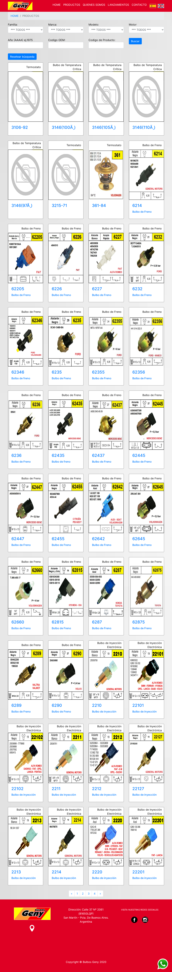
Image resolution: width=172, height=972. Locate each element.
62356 (138, 372)
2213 (16, 872)
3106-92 (19, 127)
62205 (17, 288)
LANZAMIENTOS (118, 4)
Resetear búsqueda (22, 56)
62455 (58, 538)
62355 (98, 372)
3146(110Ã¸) (143, 127)
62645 (138, 538)
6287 (97, 622)
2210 (97, 705)
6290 (57, 705)
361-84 (99, 205)
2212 (96, 788)
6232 (137, 288)
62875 (138, 622)
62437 (98, 455)
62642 (98, 538)
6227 (97, 288)
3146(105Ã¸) (104, 127)
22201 (138, 872)
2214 (56, 872)
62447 (17, 538)
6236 (16, 455)
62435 (58, 455)
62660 (17, 622)
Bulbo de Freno (142, 211)
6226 (57, 288)
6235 (57, 372)
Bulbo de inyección (104, 711)
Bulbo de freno (20, 378)
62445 (138, 455)
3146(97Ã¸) (21, 205)
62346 (17, 372)
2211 (56, 788)
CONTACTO (139, 4)
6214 (137, 205)
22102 (17, 788)
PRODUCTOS (71, 4)
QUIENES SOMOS (94, 4)
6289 (16, 705)
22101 (138, 705)
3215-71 (59, 205)
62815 (58, 622)
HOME (57, 4)
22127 (138, 788)
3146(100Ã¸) (64, 127)
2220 (97, 872)
